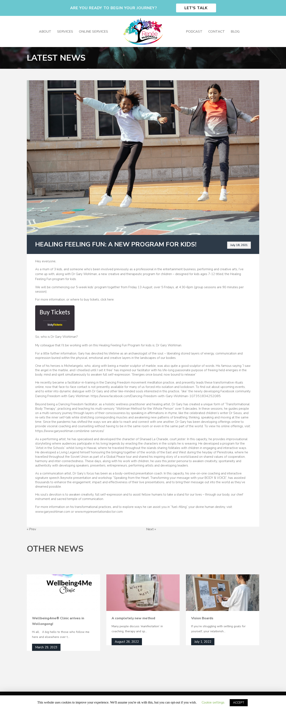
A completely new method (133, 618)
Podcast (194, 31)
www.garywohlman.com (52, 511)
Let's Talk (196, 7)
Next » (151, 529)
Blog (235, 31)
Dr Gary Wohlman (63, 336)
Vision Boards (202, 618)
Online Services (93, 31)
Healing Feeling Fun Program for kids (125, 345)
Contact (216, 31)
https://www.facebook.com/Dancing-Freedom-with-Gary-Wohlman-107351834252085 (156, 396)
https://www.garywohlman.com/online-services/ (69, 431)
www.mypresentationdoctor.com (99, 511)
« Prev (31, 529)
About (45, 31)
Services (65, 31)
